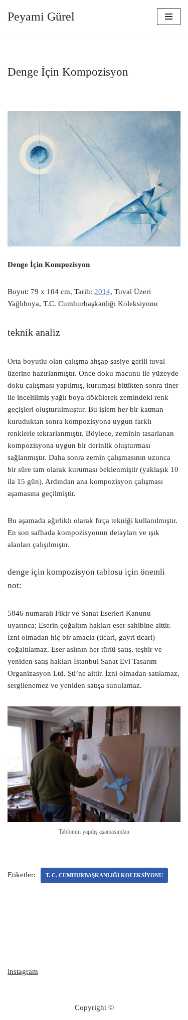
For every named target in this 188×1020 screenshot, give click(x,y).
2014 (102, 292)
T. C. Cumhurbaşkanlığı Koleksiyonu (104, 875)
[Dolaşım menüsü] (168, 16)
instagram (23, 971)
